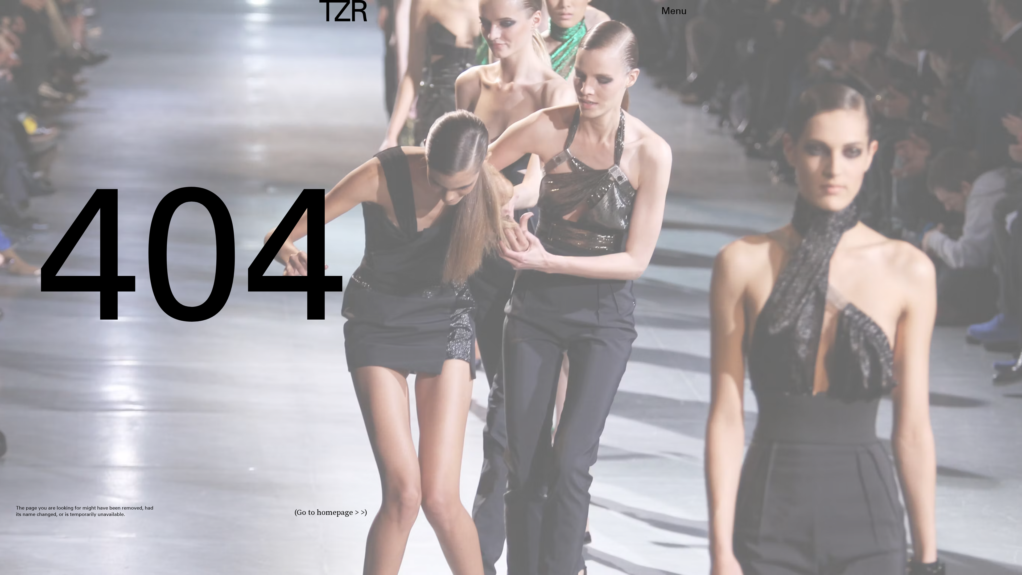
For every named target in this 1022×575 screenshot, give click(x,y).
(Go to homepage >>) (330, 512)
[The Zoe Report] (343, 10)
